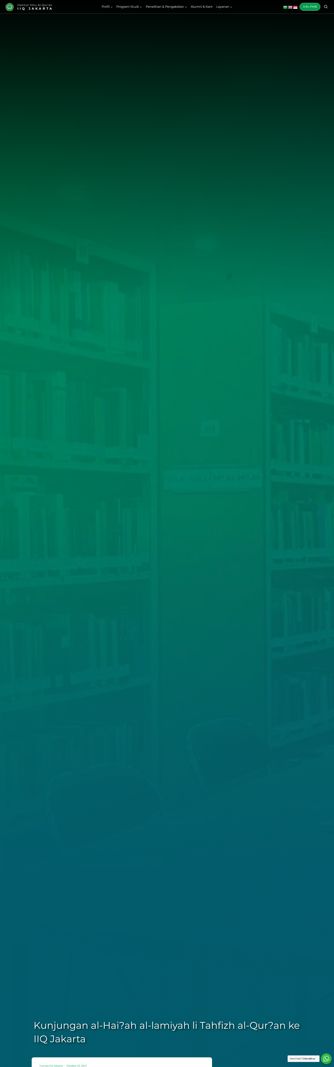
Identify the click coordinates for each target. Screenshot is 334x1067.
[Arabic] (285, 7)
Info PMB (310, 6)
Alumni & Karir (202, 6)
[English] (290, 7)
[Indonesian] (295, 7)
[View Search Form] (325, 6)
